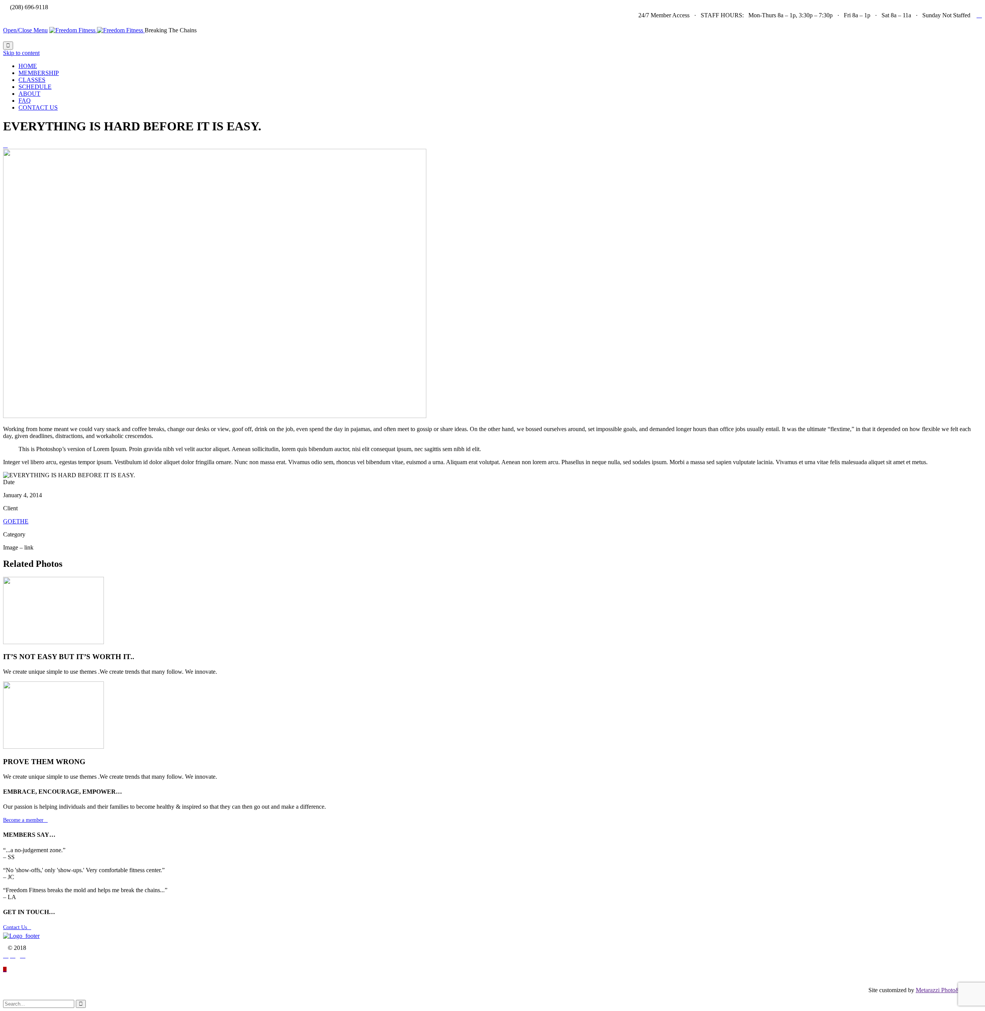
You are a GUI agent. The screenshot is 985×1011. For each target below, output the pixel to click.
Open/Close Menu (25, 30)
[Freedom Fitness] (97, 30)
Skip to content (21, 53)
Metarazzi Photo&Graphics (949, 990)
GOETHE (15, 521)
